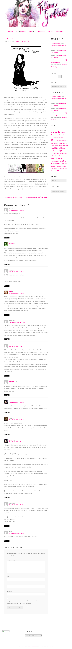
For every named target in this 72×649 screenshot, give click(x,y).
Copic (53, 137)
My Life (30, 32)
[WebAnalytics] (5, 631)
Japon (60, 150)
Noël (66, 153)
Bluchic (50, 646)
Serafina (11, 401)
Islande (62, 148)
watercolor (64, 168)
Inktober (57, 148)
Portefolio (42, 32)
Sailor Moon (59, 161)
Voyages (23, 32)
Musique (59, 153)
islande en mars (54, 150)
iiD (36, 32)
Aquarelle (55, 132)
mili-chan (11, 243)
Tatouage (54, 163)
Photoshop (61, 156)
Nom (8, 576)
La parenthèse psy (56, 43)
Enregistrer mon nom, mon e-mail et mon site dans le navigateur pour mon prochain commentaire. (22, 602)
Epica (52, 143)
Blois (64, 132)
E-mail (9, 584)
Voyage (64, 166)
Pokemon (53, 158)
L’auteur (51, 32)
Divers (17, 41)
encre (66, 140)
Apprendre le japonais (56, 129)
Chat (64, 135)
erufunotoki (12, 381)
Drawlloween (62, 140)
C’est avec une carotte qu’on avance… (36, 197)
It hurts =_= (10, 38)
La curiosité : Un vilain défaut (13, 197)
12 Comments (25, 41)
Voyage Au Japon (56, 168)
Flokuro (11, 345)
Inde (52, 148)
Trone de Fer (59, 166)
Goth (56, 145)
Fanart (56, 143)
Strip (64, 161)
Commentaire (11, 560)
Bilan (62, 132)
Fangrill (60, 143)
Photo (57, 156)
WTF (57, 171)
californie (60, 135)
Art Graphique (13, 32)
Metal (55, 153)
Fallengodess (32, 646)
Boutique (59, 32)
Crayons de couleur (59, 137)
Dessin (55, 140)
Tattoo (59, 163)
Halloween (60, 145)
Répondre (6, 237)
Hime (10, 291)
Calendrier (54, 135)
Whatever (53, 171)
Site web (9, 591)
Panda (53, 156)
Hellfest (65, 145)
